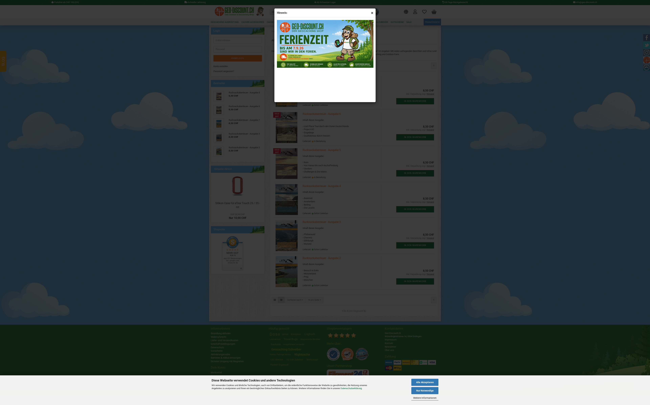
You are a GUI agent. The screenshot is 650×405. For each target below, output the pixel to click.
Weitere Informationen (425, 398)
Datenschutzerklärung (351, 388)
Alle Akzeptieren (425, 382)
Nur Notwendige (425, 390)
